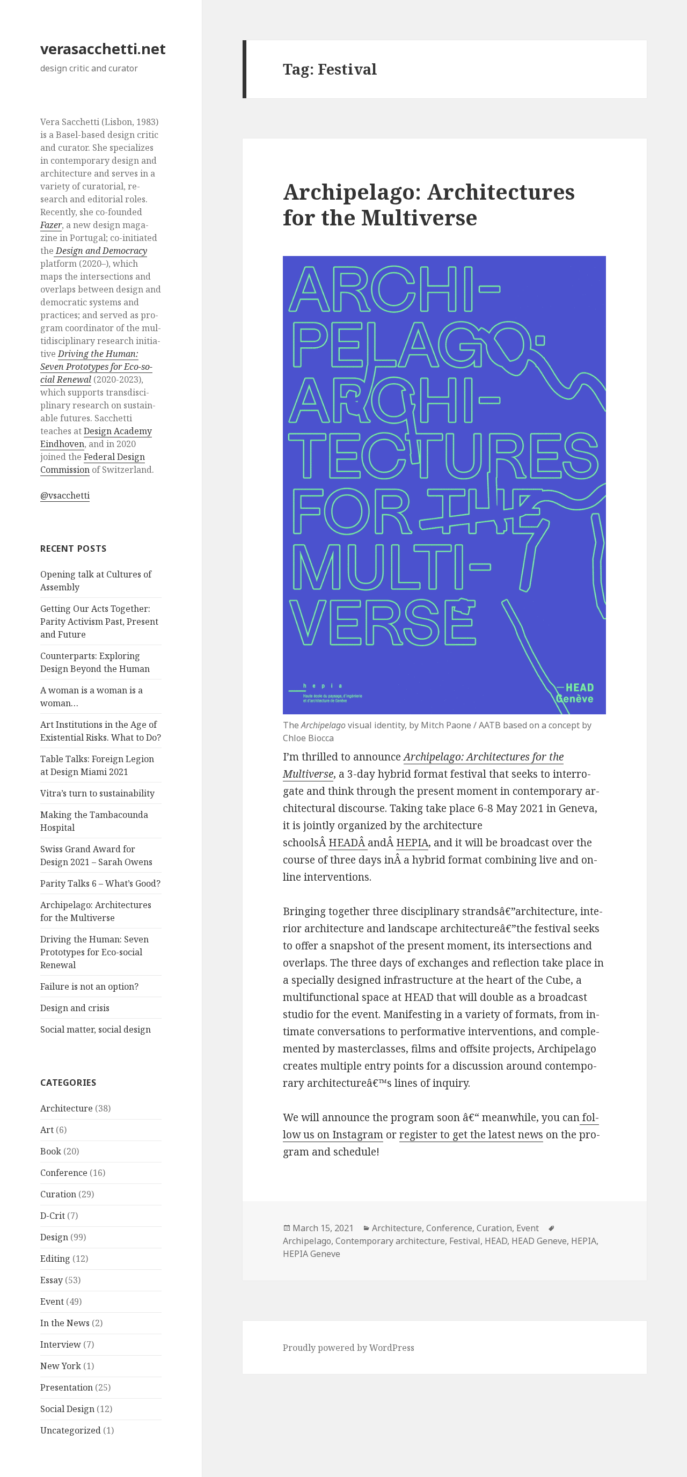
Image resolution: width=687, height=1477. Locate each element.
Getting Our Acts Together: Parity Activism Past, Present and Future (99, 621)
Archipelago (307, 1241)
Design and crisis (74, 1008)
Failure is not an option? (89, 986)
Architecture (66, 1108)
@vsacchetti (65, 495)
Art (47, 1130)
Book (50, 1151)
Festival (464, 1241)
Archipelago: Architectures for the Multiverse (429, 204)
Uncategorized (70, 1430)
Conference (63, 1173)
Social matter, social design (95, 1029)
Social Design (67, 1409)
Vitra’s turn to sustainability (97, 793)
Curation (58, 1194)
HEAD (496, 1241)
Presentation (66, 1387)
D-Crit (52, 1216)
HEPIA (412, 843)
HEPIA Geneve (311, 1254)
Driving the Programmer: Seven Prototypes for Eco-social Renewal (94, 952)
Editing (55, 1258)
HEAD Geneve (539, 1241)
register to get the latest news (471, 1135)
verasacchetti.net (103, 49)
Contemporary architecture (390, 1241)
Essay (51, 1280)
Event (52, 1301)
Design (54, 1237)
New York (60, 1366)
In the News (65, 1323)
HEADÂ (348, 843)
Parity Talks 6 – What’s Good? (100, 883)
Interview (60, 1344)
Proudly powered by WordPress (348, 1348)
